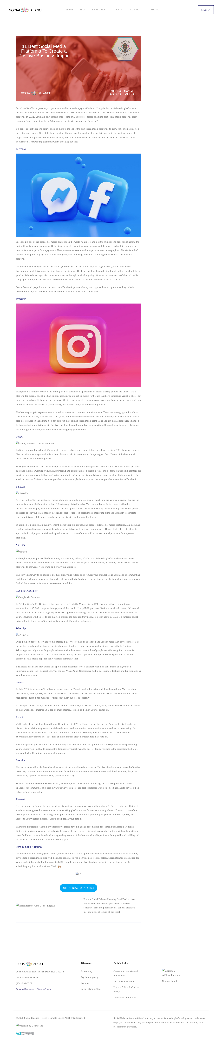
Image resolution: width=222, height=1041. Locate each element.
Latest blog (86, 971)
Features (85, 983)
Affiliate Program (171, 975)
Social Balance (115, 858)
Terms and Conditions (124, 997)
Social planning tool (91, 989)
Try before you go (90, 977)
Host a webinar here (123, 981)
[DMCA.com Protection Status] (25, 1033)
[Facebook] (204, 1032)
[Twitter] (194, 1032)
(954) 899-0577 (24, 983)
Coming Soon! (169, 981)
